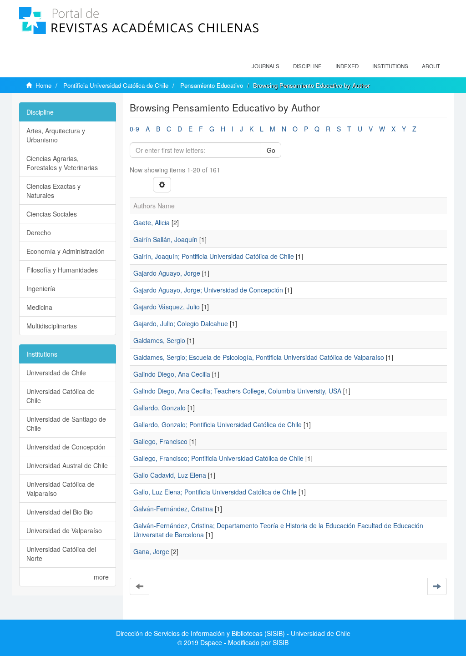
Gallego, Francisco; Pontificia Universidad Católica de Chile (218, 458)
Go (271, 150)
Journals (265, 66)
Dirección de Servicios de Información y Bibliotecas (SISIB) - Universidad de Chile (233, 633)
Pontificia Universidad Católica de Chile (115, 85)
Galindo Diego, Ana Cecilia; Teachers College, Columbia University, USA (237, 390)
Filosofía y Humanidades (62, 269)
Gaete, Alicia (151, 222)
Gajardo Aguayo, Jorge (166, 273)
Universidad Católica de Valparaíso (60, 488)
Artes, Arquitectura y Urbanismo (55, 135)
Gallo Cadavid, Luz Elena (169, 474)
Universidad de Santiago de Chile (66, 423)
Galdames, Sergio (159, 340)
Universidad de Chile (56, 372)
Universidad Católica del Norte (61, 554)
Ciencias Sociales (51, 213)
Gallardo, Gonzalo (159, 407)
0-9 (134, 128)
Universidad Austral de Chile (67, 465)
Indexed (347, 66)
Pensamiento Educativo (211, 85)
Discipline (307, 66)
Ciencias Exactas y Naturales (53, 191)
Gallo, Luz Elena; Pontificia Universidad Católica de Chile (215, 491)
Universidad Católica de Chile (60, 396)
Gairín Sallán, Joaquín (165, 239)
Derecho (38, 232)
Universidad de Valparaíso (64, 530)
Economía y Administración (65, 251)
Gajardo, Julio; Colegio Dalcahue (180, 323)
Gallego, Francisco (160, 441)
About (431, 66)
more (101, 576)
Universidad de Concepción (66, 446)
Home (43, 85)
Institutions (390, 66)
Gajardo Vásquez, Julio (166, 306)
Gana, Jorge (151, 551)
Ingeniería (41, 288)
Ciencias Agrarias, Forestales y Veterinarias (62, 163)
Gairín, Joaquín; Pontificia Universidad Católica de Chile (213, 256)
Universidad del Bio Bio (59, 511)
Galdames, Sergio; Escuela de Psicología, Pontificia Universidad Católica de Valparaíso (258, 357)
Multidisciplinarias (51, 325)
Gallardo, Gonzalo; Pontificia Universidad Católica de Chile (217, 424)
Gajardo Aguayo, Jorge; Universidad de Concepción (208, 289)
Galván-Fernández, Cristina (173, 508)
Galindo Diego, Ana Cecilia (171, 373)
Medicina (39, 307)
